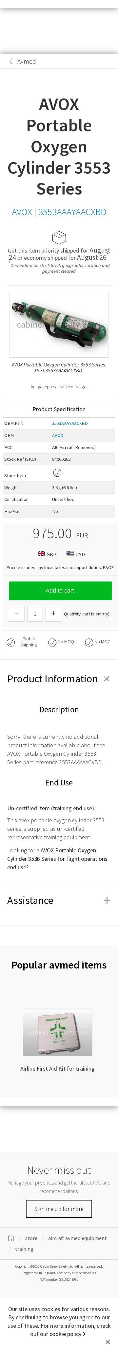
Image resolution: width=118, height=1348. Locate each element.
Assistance (59, 900)
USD (80, 554)
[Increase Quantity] (53, 614)
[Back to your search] (11, 62)
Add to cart (60, 590)
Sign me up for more (59, 1209)
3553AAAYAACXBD (70, 423)
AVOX (57, 435)
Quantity (72, 614)
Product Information (59, 678)
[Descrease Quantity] (17, 614)
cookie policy (65, 1334)
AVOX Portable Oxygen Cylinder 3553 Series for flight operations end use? (57, 858)
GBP (51, 554)
